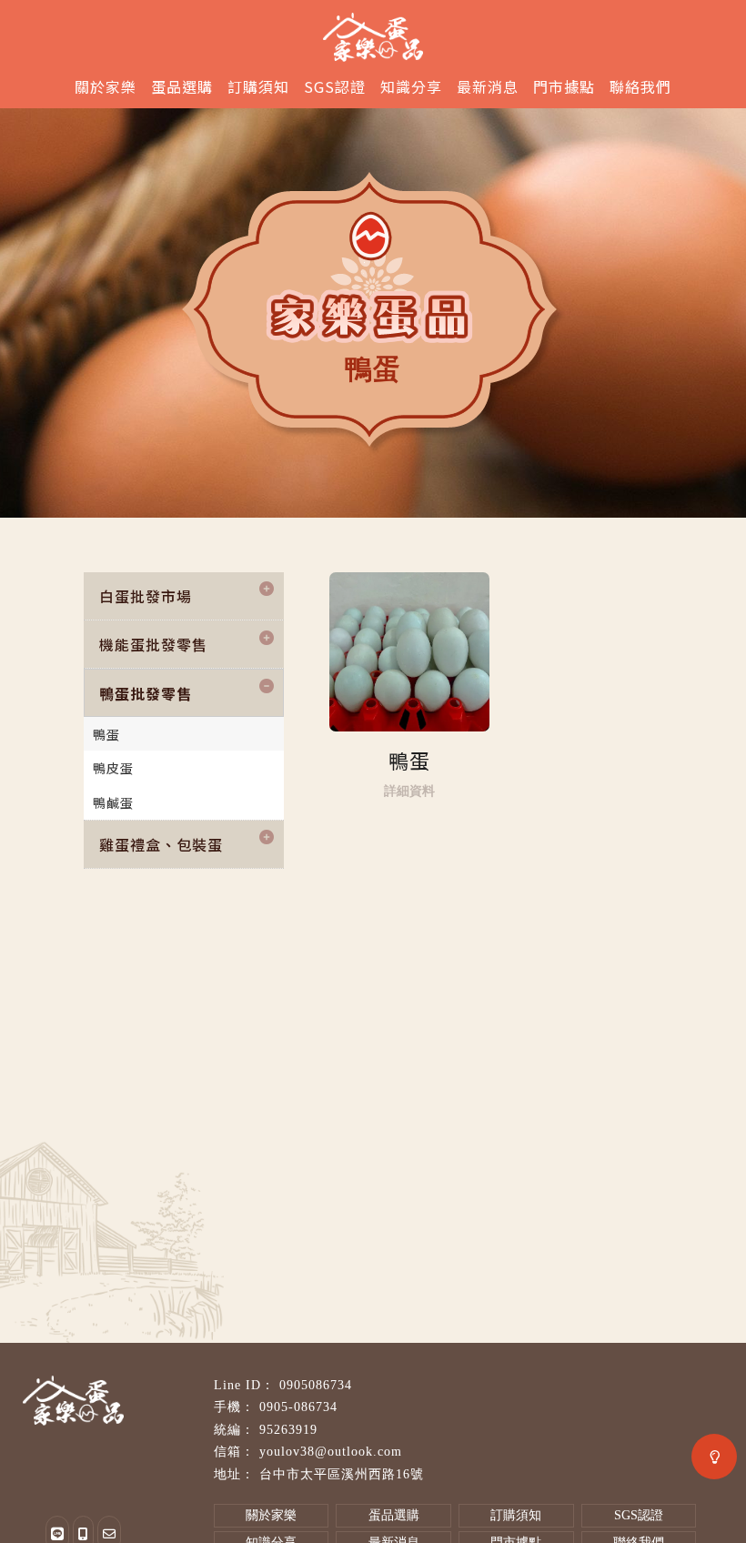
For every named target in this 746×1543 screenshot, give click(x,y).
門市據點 (564, 86)
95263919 (288, 1430)
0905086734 (315, 1385)
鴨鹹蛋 (113, 802)
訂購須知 (258, 86)
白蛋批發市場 (145, 596)
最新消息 (488, 86)
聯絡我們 (640, 86)
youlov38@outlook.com (330, 1451)
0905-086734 (298, 1407)
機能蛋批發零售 (153, 644)
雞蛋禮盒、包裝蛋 (161, 844)
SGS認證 (335, 86)
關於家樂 (105, 86)
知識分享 (411, 86)
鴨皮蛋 (113, 768)
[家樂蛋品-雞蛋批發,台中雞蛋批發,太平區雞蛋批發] (373, 34)
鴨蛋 (106, 734)
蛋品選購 (182, 86)
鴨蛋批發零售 (145, 693)
